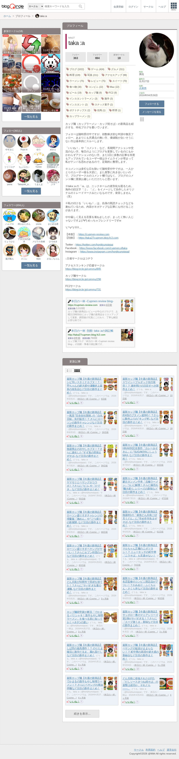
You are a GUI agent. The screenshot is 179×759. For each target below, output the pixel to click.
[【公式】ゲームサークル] (50, 82)
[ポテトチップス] (79, 110)
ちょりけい (24, 167)
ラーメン (31, 91)
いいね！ (75, 402)
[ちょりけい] (24, 158)
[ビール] (74, 92)
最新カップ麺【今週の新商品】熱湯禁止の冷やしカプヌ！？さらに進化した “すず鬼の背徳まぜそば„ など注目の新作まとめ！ (84, 452)
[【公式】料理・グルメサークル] (12, 82)
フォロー (75, 57)
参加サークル (118, 57)
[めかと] (53, 141)
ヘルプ (161, 749)
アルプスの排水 (24, 240)
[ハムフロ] (9, 215)
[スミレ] (24, 250)
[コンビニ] (95, 86)
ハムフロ (9, 224)
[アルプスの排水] (24, 233)
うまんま (38, 184)
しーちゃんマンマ (53, 183)
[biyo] (38, 250)
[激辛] (107, 98)
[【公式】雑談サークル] (50, 44)
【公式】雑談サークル (50, 51)
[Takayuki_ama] (24, 176)
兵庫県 (142, 88)
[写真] (91, 75)
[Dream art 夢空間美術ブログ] (53, 158)
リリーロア (9, 167)
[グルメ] (116, 69)
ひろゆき (53, 241)
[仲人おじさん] (24, 215)
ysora (38, 224)
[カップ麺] (94, 92)
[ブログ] (75, 69)
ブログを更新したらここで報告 (31, 51)
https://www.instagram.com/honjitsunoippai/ (105, 251)
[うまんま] (38, 176)
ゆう (39, 150)
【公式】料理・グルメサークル (11, 90)
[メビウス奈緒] (38, 233)
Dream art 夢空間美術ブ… (53, 166)
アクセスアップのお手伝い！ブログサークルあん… (50, 70)
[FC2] (111, 92)
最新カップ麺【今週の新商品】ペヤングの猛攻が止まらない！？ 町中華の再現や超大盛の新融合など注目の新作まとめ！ (141, 651)
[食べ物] (74, 86)
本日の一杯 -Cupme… (88, 399)
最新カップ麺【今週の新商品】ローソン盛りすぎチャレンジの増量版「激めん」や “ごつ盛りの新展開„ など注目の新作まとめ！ (84, 518)
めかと (53, 150)
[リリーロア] (9, 158)
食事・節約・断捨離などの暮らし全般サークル (31, 108)
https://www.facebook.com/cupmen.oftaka (103, 248)
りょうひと (9, 241)
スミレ (24, 259)
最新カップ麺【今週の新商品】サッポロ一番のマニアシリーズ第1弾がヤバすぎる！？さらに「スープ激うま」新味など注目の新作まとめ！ (140, 618)
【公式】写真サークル (11, 71)
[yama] (9, 176)
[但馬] (100, 110)
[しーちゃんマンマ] (53, 176)
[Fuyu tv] (24, 141)
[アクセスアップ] (114, 75)
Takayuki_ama (24, 184)
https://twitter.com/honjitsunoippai (94, 244)
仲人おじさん (24, 224)
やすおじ (9, 150)
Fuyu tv (24, 150)
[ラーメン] (75, 81)
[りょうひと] (9, 233)
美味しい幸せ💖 (50, 110)
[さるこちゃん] (53, 250)
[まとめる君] (53, 215)
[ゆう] (38, 141)
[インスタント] (77, 104)
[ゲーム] (96, 69)
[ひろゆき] (53, 233)
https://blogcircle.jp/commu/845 (83, 268)
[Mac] (113, 86)
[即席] (115, 110)
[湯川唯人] (9, 250)
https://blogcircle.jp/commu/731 (83, 289)
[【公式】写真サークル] (12, 63)
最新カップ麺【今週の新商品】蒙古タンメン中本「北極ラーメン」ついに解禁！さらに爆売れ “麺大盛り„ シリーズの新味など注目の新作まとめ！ (140, 485)
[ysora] (38, 215)
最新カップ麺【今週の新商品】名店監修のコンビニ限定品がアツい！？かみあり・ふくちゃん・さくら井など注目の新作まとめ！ (140, 585)
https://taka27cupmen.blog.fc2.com (98, 237)
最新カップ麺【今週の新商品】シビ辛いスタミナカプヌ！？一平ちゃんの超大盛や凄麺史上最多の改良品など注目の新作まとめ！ (84, 385)
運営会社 (172, 749)
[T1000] (38, 158)
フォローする (152, 103)
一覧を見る (31, 116)
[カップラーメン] (79, 116)
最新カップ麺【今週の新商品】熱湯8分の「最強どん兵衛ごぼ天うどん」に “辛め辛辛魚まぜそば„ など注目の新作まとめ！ (140, 518)
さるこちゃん (53, 259)
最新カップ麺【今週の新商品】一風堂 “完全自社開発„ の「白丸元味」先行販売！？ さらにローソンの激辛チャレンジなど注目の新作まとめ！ (85, 419)
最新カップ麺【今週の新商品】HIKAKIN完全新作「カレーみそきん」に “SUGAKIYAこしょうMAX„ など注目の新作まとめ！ (140, 451)
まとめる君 (53, 224)
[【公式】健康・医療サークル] (12, 102)
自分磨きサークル (11, 52)
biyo (39, 259)
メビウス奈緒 (38, 241)
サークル (139, 749)
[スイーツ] (118, 81)
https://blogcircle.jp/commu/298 (83, 279)
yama (9, 184)
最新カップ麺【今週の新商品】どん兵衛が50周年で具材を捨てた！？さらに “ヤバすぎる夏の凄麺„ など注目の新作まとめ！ (84, 585)
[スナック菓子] (102, 104)
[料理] (74, 75)
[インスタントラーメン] (82, 98)
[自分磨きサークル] (12, 44)
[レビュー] (97, 81)
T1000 (38, 167)
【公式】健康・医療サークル (11, 109)
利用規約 (150, 749)
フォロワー (97, 57)
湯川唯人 (9, 259)
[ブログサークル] (12, 6)
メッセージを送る (151, 111)
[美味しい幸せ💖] (50, 102)
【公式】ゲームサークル (50, 90)
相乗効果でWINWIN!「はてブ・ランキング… (31, 70)
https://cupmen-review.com (93, 234)
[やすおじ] (9, 141)
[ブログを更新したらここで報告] (31, 44)
